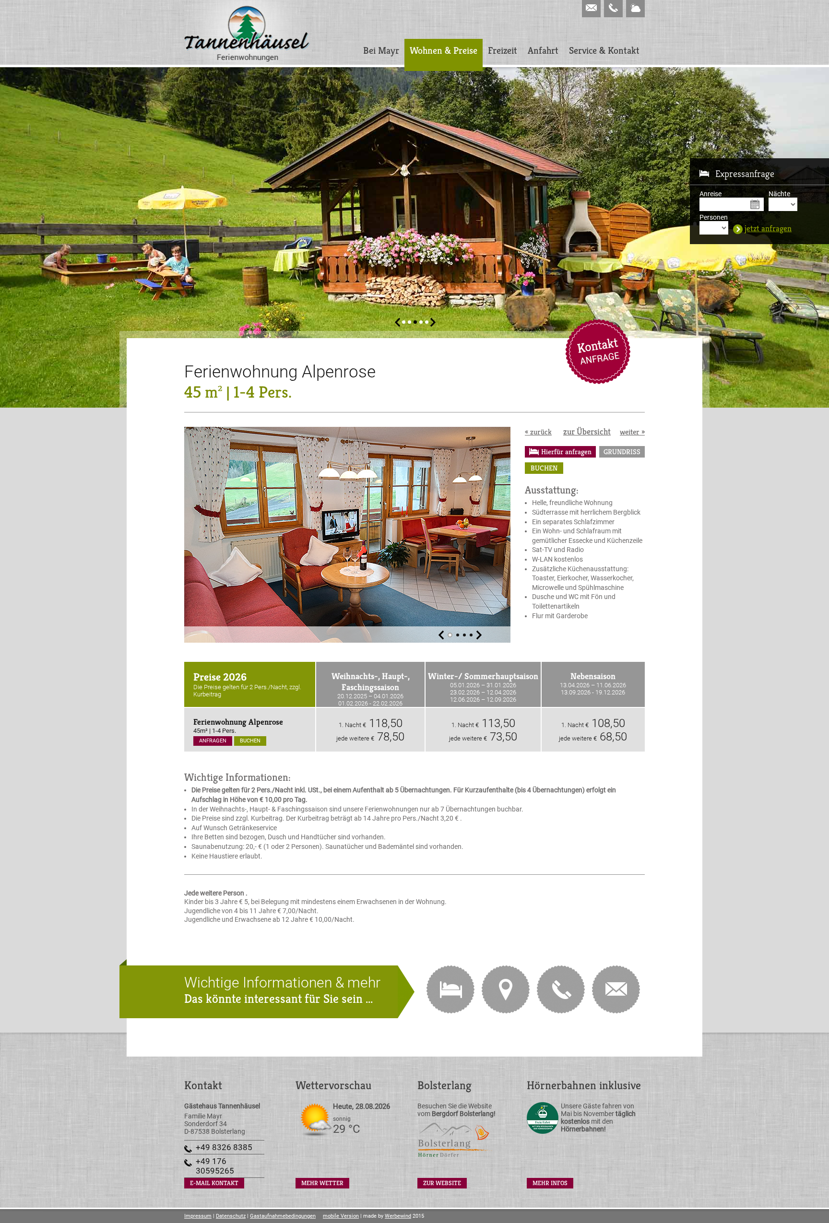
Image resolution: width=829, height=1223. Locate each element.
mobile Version (341, 1216)
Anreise (710, 194)
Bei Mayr (381, 51)
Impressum (198, 1216)
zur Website (442, 1183)
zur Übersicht (587, 431)
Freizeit (502, 51)
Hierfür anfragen (566, 451)
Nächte (779, 194)
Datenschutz (231, 1216)
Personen (713, 217)
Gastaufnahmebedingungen (283, 1216)
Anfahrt (543, 51)
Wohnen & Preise (443, 51)
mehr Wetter (322, 1183)
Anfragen (212, 741)
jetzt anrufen (561, 989)
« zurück (538, 432)
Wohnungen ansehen (450, 989)
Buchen (544, 467)
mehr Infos (550, 1183)
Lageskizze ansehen (506, 989)
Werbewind (398, 1216)
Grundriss (622, 451)
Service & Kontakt (604, 51)
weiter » (632, 432)
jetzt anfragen (768, 229)
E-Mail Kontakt (597, 351)
